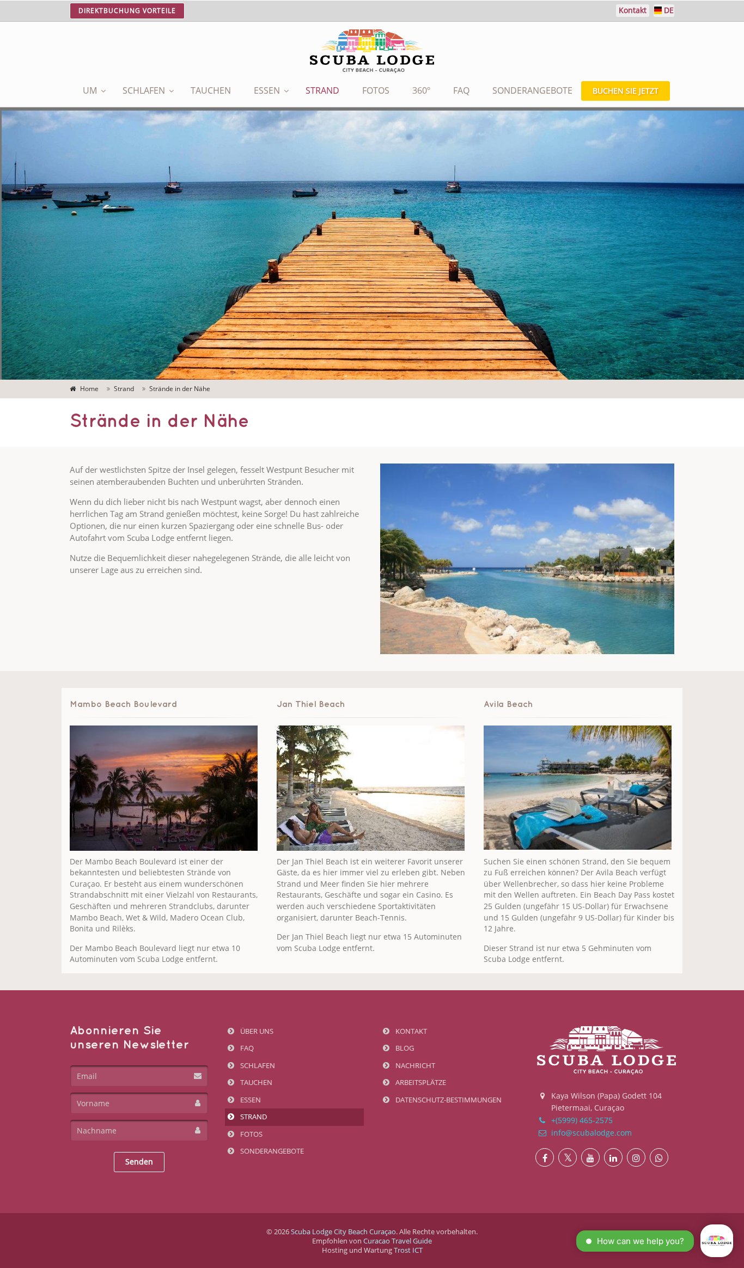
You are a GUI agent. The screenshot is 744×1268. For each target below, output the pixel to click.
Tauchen (211, 90)
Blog (404, 1048)
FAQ (461, 90)
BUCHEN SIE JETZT (625, 91)
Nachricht (414, 1065)
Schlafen (144, 90)
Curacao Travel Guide (397, 1241)
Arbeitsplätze (420, 1082)
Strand (322, 90)
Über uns (256, 1031)
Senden (139, 1161)
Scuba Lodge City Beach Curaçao (343, 1231)
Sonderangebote (532, 90)
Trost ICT (408, 1250)
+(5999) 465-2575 (581, 1120)
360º (421, 90)
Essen (267, 90)
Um (90, 90)
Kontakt (410, 1031)
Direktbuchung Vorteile (127, 10)
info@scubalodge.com (590, 1132)
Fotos (375, 90)
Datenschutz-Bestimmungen (448, 1100)
